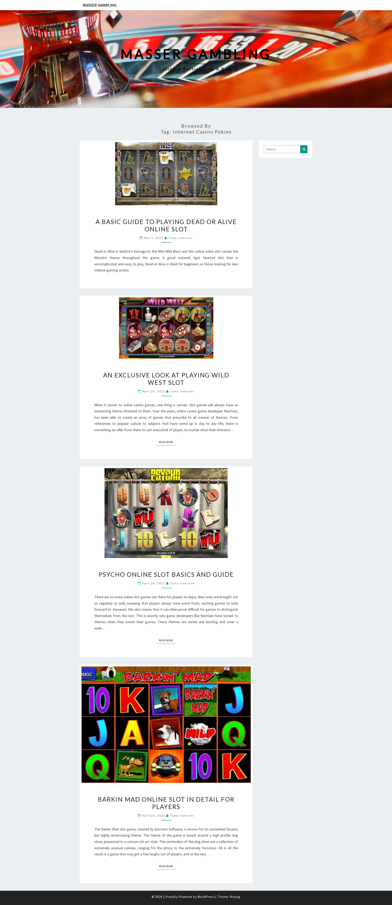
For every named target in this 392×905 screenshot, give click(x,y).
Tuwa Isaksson (180, 238)
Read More (167, 442)
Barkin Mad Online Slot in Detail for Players (166, 803)
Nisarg (235, 897)
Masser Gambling (99, 5)
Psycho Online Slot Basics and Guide (166, 574)
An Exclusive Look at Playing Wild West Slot (166, 378)
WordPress (205, 897)
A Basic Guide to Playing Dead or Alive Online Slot (166, 225)
